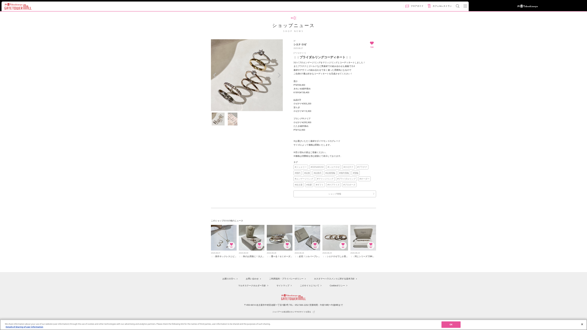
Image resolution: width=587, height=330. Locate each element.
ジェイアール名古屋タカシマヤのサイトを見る (291, 311)
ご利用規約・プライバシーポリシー (286, 278)
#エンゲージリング (304, 178)
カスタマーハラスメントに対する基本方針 (334, 278)
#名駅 (309, 184)
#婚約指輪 (344, 172)
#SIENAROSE (317, 166)
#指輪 (355, 172)
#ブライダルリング (346, 178)
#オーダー (364, 178)
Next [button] (279, 75)
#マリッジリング (325, 178)
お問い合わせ (252, 278)
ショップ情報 (334, 193)
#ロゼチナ (348, 166)
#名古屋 (299, 184)
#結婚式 (317, 172)
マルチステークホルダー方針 (252, 285)
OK (451, 324)
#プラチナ (362, 166)
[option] (247, 75)
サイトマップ (283, 285)
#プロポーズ (349, 184)
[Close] (582, 324)
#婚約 (297, 172)
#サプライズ (333, 184)
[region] (293, 324)
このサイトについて (309, 285)
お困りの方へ (228, 278)
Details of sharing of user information (24, 326)
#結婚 (307, 172)
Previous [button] (215, 75)
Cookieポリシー (337, 285)
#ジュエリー (301, 166)
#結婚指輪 (330, 172)
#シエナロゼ (334, 166)
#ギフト (320, 184)
